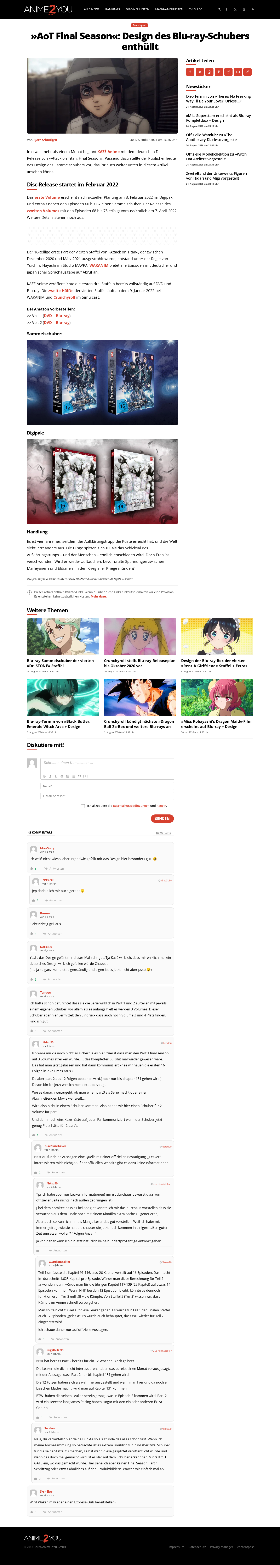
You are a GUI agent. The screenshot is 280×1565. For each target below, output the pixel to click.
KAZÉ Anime (108, 151)
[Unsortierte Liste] (73, 776)
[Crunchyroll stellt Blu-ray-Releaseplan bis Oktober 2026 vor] (140, 637)
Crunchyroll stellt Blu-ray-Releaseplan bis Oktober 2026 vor (140, 663)
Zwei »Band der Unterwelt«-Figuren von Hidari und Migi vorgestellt (216, 176)
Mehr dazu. (99, 596)
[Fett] (44, 776)
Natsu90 (167, 1146)
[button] (219, 9)
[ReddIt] (228, 72)
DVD (48, 315)
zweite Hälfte (61, 290)
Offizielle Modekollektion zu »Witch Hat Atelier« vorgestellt (216, 156)
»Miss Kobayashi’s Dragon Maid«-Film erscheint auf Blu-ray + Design (216, 724)
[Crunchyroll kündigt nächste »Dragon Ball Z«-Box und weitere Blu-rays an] (140, 697)
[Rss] (253, 9)
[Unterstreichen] (56, 776)
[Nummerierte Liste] (68, 776)
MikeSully (166, 880)
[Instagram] (244, 9)
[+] (85, 776)
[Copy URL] (247, 72)
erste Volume (47, 197)
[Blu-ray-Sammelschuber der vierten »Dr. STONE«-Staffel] (63, 637)
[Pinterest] (219, 72)
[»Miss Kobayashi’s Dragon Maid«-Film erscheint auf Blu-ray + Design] (217, 697)
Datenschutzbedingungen (131, 806)
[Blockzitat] (79, 776)
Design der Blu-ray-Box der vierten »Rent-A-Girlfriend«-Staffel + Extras (214, 663)
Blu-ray (62, 315)
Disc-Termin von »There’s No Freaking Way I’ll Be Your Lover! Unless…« (218, 98)
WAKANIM (99, 265)
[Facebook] (226, 9)
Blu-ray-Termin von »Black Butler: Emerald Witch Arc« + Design (58, 724)
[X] (200, 72)
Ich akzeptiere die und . (127, 806)
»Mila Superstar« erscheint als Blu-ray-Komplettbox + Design (219, 118)
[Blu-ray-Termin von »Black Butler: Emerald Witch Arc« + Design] (63, 697)
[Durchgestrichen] (62, 776)
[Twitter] (235, 9)
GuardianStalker (162, 1184)
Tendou (167, 1043)
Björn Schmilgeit (45, 140)
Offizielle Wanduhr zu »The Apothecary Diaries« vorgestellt (213, 137)
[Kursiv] (50, 776)
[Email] (238, 72)
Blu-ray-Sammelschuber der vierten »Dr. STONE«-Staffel (60, 663)
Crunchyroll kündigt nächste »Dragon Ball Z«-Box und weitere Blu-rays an (139, 724)
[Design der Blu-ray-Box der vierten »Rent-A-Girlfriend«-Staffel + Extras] (217, 637)
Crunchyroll (139, 25)
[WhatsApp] (209, 72)
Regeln (161, 806)
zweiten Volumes (43, 210)
